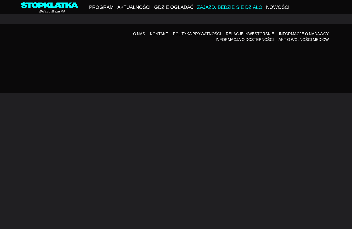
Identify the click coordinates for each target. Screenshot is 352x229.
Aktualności (134, 7)
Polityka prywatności (197, 34)
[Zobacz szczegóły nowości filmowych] (324, 189)
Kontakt (159, 34)
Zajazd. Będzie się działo (229, 7)
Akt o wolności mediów (303, 40)
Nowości (278, 7)
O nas (139, 34)
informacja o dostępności (245, 40)
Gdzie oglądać (173, 7)
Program (101, 7)
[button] (329, 8)
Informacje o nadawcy (304, 34)
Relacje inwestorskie (250, 34)
